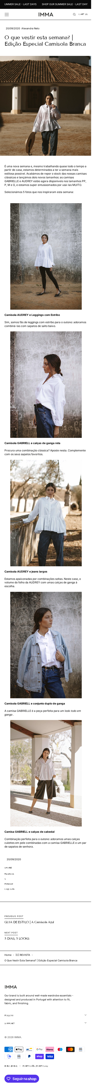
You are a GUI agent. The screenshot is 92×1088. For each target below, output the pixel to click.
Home (7, 964)
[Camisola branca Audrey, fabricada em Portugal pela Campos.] (44, 266)
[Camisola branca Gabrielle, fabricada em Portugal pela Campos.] (44, 395)
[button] (7, 14)
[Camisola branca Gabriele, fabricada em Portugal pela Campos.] (44, 655)
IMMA (17, 1047)
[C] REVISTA (23, 964)
